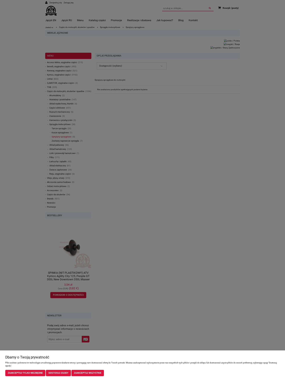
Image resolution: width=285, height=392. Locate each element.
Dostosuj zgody (58, 373)
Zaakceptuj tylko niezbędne (25, 373)
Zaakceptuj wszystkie (87, 373)
